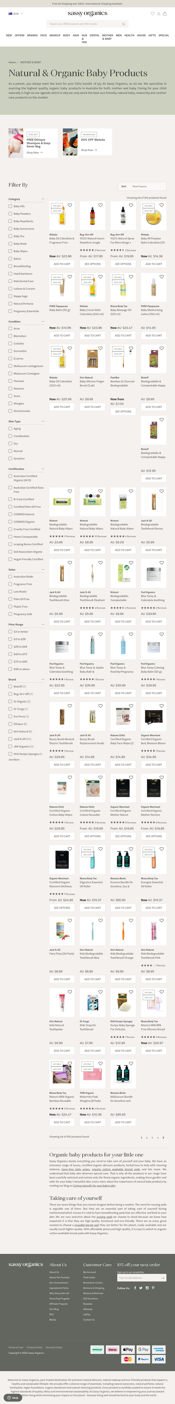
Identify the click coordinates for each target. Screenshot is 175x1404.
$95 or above (22, 669)
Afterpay (87, 1309)
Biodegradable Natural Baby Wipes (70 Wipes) (91, 528)
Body (66, 35)
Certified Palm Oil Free (27, 507)
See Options (93, 264)
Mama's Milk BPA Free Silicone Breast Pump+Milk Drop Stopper (153, 1031)
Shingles (19, 403)
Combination (21, 436)
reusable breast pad (87, 1225)
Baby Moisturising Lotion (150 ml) (152, 312)
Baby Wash (20, 243)
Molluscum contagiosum (28, 366)
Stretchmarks (22, 411)
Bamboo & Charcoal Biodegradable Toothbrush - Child (122, 385)
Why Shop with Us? (59, 1293)
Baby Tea (19, 236)
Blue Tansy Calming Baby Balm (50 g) (152, 669)
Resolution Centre (93, 1282)
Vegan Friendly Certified (28, 559)
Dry (16, 443)
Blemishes (20, 336)
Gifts (152, 35)
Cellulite (19, 343)
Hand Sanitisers (23, 273)
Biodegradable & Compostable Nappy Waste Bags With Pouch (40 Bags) (153, 459)
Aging (17, 428)
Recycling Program (59, 1298)
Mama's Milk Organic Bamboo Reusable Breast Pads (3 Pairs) (61, 1101)
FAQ (51, 1314)
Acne (17, 328)
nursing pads (104, 1217)
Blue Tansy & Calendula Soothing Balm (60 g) (153, 600)
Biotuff (20, 686)
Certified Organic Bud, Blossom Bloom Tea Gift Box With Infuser (153, 745)
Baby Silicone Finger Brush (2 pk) (92, 383)
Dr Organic (22, 701)
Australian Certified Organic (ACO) (25, 478)
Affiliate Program (58, 1303)
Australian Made (23, 576)
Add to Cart (62, 264)
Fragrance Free (23, 584)
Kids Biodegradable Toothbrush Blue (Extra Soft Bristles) (91, 958)
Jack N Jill (22, 739)
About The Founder (59, 1277)
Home (12, 62)
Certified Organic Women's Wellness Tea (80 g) (60, 886)
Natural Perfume (23, 303)
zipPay (86, 1314)
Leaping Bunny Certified (28, 544)
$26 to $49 (20, 646)
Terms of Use (16, 1347)
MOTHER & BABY (31, 62)
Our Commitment (58, 1282)
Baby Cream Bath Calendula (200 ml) (92, 312)
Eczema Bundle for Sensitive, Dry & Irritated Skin (121, 886)
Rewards (87, 1303)
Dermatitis (20, 351)
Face (43, 35)
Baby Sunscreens (24, 229)
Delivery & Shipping (93, 1288)
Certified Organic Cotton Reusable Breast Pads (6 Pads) (92, 815)
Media (52, 1319)
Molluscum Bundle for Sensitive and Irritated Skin (121, 1101)
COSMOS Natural (24, 514)
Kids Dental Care (24, 281)
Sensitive (19, 458)
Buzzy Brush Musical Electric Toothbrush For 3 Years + (61, 743)
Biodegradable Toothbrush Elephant (92, 598)
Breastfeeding (22, 266)
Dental (94, 35)
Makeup (55, 35)
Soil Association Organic (28, 552)
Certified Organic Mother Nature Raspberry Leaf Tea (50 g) (121, 817)
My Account (89, 1272)
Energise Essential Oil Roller (152, 884)
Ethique (20, 724)
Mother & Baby (107, 37)
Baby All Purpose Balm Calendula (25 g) (153, 242)
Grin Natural (23, 731)
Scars (17, 396)
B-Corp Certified (24, 499)
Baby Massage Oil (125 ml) (120, 312)
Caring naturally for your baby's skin (94, 1185)
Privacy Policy (34, 1347)
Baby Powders (22, 214)
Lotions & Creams (24, 288)
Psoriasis (19, 381)
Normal (18, 451)
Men (119, 35)
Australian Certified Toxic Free (29, 490)
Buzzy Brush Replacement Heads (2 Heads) (92, 743)
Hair (76, 35)
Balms (17, 258)
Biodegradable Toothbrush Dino (59, 598)
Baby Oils (19, 206)
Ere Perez (21, 716)
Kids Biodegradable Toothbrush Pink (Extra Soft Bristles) (152, 958)
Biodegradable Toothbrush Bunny (152, 526)
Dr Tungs (21, 709)
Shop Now (33, 152)
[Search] (124, 24)
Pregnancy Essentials (26, 311)
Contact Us (89, 1319)
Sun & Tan (84, 38)
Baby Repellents (23, 221)
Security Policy (54, 1347)
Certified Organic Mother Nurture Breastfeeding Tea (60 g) (152, 817)
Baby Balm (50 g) (59, 310)
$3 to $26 (20, 639)
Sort (123, 186)
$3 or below (21, 631)
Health (129, 35)
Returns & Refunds (93, 1293)
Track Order (89, 1277)
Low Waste (20, 591)
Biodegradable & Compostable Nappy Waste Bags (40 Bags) (153, 387)
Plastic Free (21, 606)
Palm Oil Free (22, 599)
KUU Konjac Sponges (28, 754)
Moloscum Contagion (26, 373)
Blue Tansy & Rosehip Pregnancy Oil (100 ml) (121, 671)
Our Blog (54, 1309)
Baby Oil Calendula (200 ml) (60, 383)
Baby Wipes (21, 251)
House (141, 35)
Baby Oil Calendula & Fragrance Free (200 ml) (61, 242)
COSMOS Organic (24, 522)
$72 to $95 (20, 661)
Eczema (18, 358)
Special (164, 35)
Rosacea (19, 388)
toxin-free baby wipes (76, 1169)
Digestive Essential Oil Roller (91, 884)
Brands (32, 35)
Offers (19, 35)
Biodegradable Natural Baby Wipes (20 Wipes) (61, 528)
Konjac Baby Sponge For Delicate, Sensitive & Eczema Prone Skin (122, 1031)
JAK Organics (23, 746)
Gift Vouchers (90, 1298)
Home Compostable (26, 537)
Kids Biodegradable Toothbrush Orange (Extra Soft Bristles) (122, 958)
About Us (54, 1272)
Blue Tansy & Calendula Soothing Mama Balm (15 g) (61, 671)
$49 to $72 (20, 654)
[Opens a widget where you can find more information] (12, 1398)
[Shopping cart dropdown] (164, 13)
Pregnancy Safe (23, 614)
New (9, 35)
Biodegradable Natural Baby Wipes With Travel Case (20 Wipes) (122, 530)
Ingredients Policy (59, 1288)
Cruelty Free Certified (27, 529)
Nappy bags (21, 296)
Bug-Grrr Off (23, 694)
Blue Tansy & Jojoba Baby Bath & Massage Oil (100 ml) (92, 671)
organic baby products (65, 88)
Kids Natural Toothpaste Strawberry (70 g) (60, 1029)
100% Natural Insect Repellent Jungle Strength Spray (92, 242)
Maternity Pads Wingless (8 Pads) (90, 1099)
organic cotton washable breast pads (116, 1169)
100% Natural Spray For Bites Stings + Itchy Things (122, 242)
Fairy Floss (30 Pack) (61, 953)
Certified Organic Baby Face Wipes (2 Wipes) (122, 743)
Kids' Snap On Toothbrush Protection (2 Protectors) (88, 1031)
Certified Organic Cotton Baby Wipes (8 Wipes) (60, 815)
